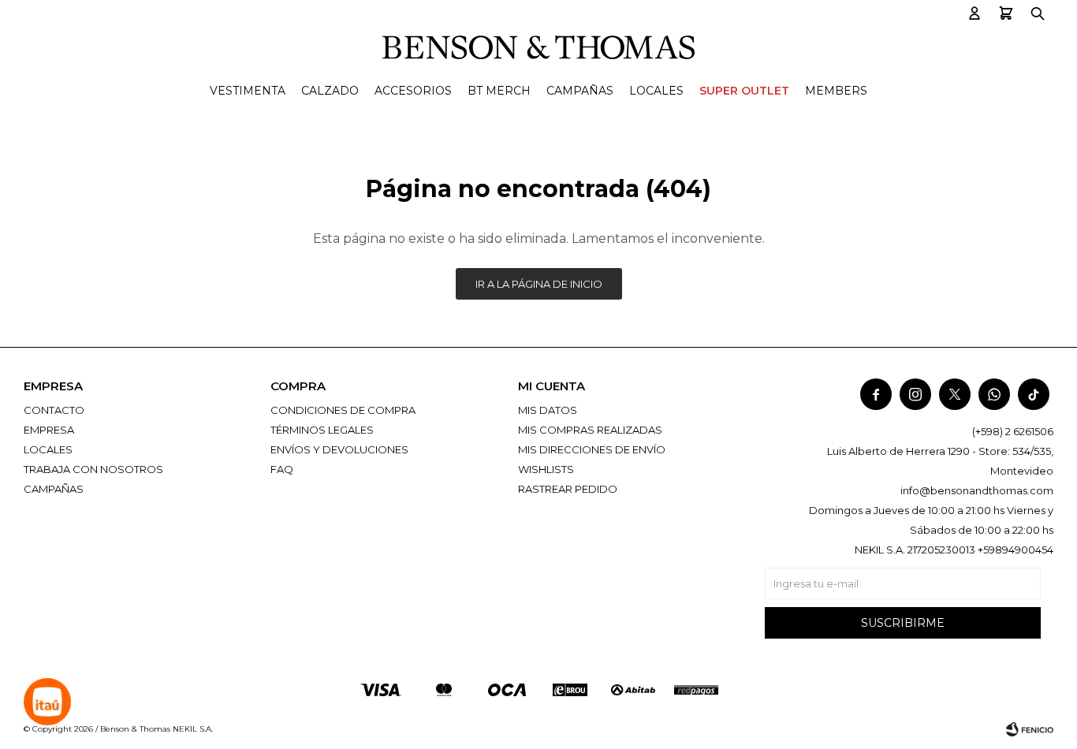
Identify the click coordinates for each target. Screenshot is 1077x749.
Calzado (330, 91)
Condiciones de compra (343, 410)
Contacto (54, 410)
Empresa (49, 429)
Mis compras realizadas (590, 429)
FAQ (281, 469)
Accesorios (413, 91)
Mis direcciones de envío (591, 449)
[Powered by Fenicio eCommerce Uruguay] (1029, 729)
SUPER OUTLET (744, 91)
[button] (974, 14)
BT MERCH (499, 91)
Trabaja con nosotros (93, 469)
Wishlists (546, 469)
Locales (656, 91)
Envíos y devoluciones (339, 449)
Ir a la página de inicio (538, 284)
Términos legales (322, 429)
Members (836, 91)
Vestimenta (247, 91)
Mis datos (547, 410)
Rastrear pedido (567, 489)
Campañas (579, 91)
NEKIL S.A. (193, 729)
